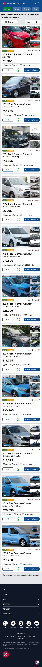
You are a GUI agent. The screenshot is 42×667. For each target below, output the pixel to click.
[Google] (21, 623)
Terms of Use (21, 636)
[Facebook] (13, 623)
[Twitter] (5, 623)
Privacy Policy (21, 638)
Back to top (20, 633)
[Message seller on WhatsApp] (18, 70)
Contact (13, 636)
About (6, 636)
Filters (10, 22)
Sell (37, 9)
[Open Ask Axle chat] (37, 662)
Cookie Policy (31, 636)
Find (18, 9)
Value (27, 9)
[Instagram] (29, 623)
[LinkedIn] (36, 623)
